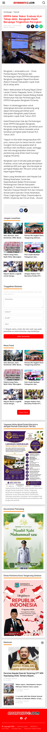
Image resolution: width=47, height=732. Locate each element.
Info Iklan (5, 728)
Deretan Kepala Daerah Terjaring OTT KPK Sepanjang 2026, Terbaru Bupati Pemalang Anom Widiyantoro (23, 674)
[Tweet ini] (32, 26)
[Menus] (4, 2)
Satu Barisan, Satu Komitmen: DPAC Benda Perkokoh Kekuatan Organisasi (13, 237)
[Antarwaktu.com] (24, 2)
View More (23, 412)
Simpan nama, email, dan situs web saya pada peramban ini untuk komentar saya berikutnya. (23, 330)
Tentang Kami (22, 726)
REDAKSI (33, 726)
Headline (12, 27)
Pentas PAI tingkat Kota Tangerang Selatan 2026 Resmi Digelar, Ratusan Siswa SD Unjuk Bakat (33, 237)
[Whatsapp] (41, 26)
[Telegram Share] (37, 26)
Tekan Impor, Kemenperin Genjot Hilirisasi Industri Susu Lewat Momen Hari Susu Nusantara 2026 (29, 685)
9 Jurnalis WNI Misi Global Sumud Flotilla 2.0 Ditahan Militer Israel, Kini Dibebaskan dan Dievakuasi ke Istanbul (29, 697)
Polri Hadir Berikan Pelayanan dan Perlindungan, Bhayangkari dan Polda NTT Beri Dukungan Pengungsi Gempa (32, 256)
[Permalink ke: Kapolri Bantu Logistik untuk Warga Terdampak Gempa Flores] (13, 266)
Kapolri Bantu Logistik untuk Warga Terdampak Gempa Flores (12, 275)
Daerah (6, 27)
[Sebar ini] (28, 26)
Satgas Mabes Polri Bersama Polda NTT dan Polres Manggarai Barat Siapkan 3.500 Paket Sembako (33, 275)
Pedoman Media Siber (32, 728)
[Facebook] (21, 210)
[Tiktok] (26, 210)
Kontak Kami (16, 728)
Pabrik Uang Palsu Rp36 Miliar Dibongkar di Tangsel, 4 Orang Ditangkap (12, 256)
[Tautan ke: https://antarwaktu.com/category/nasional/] (42, 642)
